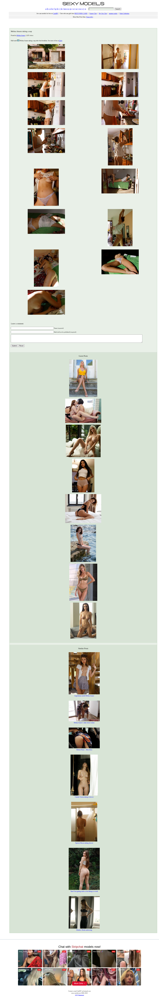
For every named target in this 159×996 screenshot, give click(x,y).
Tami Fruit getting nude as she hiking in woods (84, 891)
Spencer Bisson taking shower (84, 843)
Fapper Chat (93, 13)
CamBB (55, 13)
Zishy (60, 41)
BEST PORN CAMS (81, 13)
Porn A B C (89, 17)
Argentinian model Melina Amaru (84, 696)
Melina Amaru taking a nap (21, 31)
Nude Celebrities (124, 13)
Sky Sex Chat (103, 13)
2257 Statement (79, 995)
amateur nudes (113, 13)
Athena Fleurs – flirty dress (84, 750)
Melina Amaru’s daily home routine (84, 723)
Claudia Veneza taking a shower (84, 797)
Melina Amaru (21, 35)
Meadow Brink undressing (84, 930)
